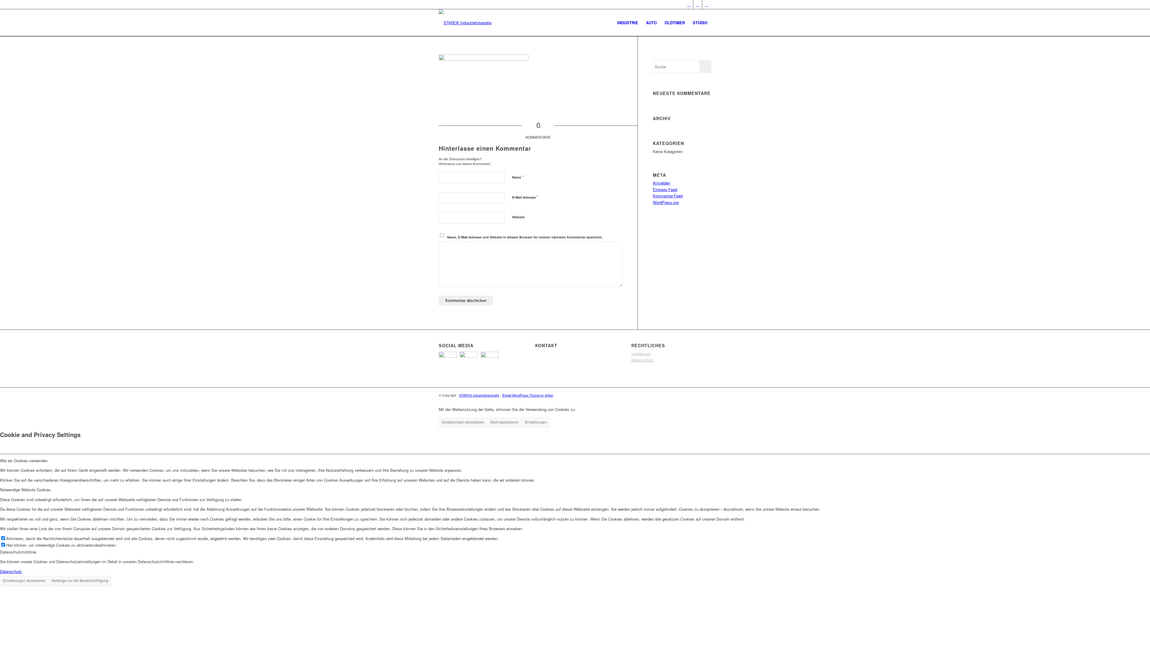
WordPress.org (666, 202)
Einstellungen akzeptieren (463, 421)
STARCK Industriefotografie (479, 395)
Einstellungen (536, 421)
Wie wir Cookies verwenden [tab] (24, 460)
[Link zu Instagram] (706, 4)
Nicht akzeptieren (504, 421)
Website (518, 217)
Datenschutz (642, 360)
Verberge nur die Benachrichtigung (80, 580)
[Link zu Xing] (688, 4)
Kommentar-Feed (668, 196)
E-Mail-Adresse (525, 197)
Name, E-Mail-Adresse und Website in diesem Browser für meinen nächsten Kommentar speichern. (525, 237)
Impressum (641, 353)
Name (517, 177)
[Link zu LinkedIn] (697, 4)
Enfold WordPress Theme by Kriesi (527, 395)
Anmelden (661, 183)
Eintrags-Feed (665, 189)
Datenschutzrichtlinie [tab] (18, 552)
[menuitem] (627, 22)
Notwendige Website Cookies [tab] (25, 489)
